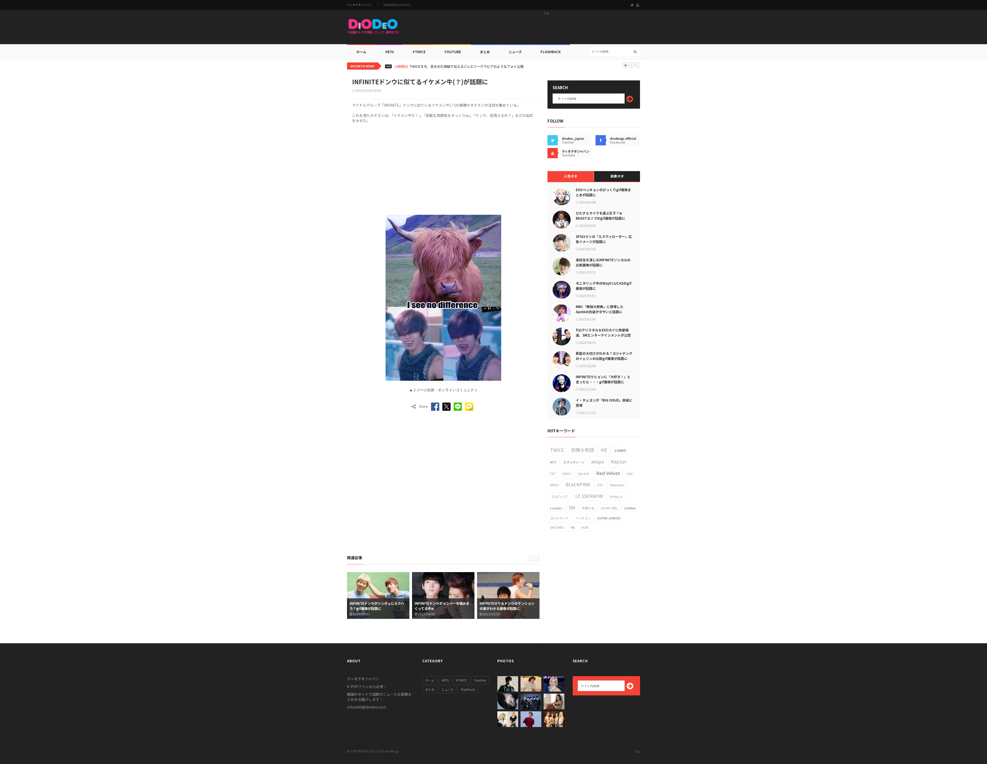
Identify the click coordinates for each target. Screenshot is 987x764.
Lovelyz (556, 508)
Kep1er (618, 461)
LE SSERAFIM (589, 495)
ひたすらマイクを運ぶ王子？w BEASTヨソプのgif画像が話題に (600, 216)
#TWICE (461, 680)
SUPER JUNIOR (608, 518)
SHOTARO (557, 527)
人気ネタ (570, 176)
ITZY (600, 485)
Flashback (551, 51)
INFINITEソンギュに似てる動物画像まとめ (507, 606)
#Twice (419, 51)
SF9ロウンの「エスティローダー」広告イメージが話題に (604, 239)
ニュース (515, 51)
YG (573, 527)
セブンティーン (573, 462)
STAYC (566, 473)
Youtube (480, 680)
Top (637, 751)
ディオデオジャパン (359, 5)
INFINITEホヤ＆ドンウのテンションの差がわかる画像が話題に (442, 606)
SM (572, 507)
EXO (630, 473)
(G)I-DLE (583, 473)
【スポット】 (559, 496)
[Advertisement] (546, 28)
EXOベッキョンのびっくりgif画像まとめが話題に (603, 192)
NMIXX (554, 485)
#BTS (389, 51)
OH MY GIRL (609, 508)
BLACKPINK (577, 484)
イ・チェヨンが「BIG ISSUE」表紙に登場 (604, 403)
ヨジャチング (559, 518)
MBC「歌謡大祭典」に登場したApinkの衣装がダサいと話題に (599, 309)
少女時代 (620, 450)
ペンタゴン (582, 518)
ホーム (361, 51)
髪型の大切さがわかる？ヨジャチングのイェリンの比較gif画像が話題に (604, 356)
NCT (553, 462)
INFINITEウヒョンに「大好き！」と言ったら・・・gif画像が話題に (603, 379)
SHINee (630, 508)
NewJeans (617, 485)
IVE (604, 449)
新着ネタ (617, 176)
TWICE (557, 449)
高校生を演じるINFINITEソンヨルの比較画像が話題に (603, 262)
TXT (552, 473)
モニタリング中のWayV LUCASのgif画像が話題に (604, 286)
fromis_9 (616, 496)
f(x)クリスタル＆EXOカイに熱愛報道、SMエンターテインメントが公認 (603, 333)
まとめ (485, 51)
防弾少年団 (582, 449)
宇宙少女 (588, 508)
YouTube (452, 51)
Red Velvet (608, 473)
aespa (597, 461)
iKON (584, 527)
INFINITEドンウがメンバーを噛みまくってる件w (377, 606)
